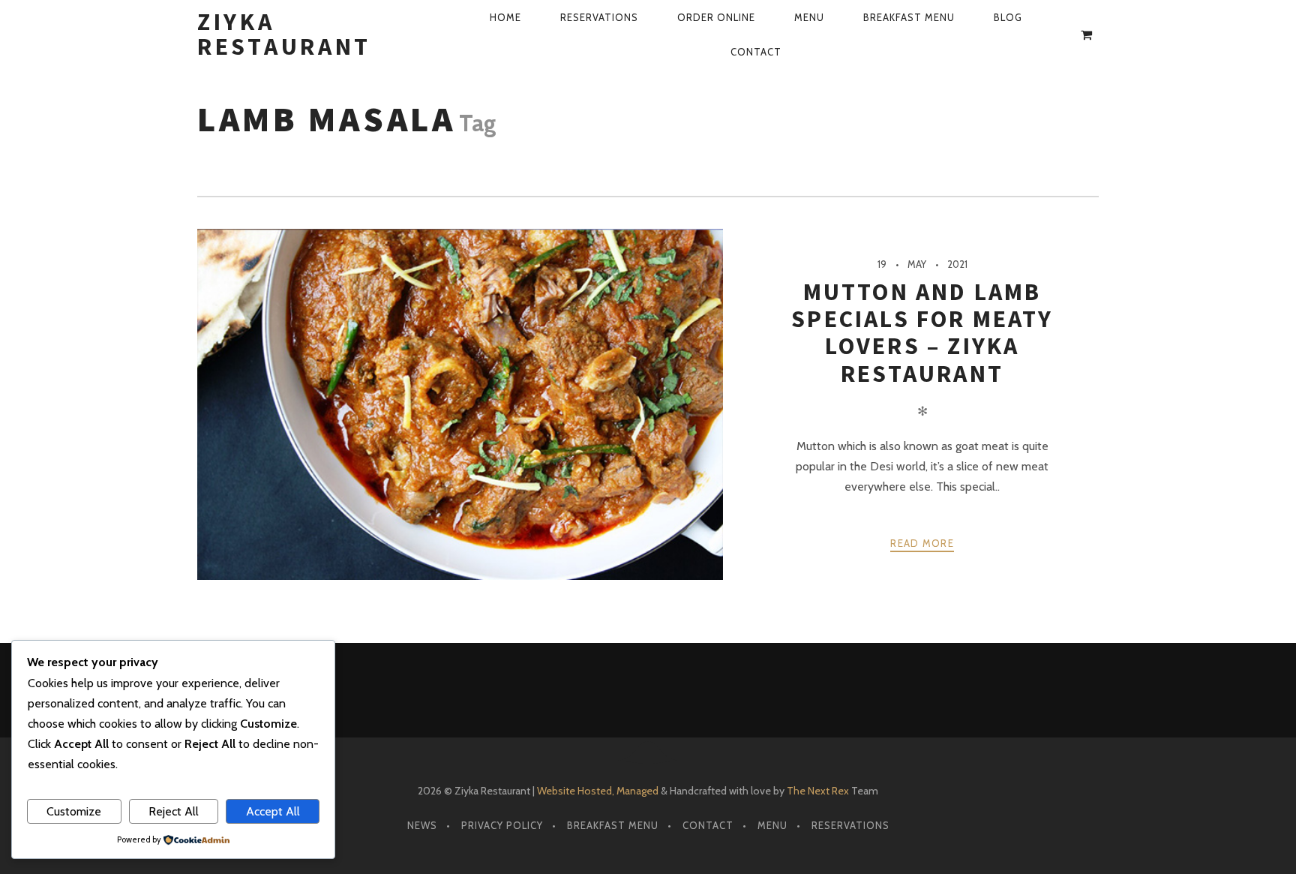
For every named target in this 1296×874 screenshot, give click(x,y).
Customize (73, 811)
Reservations (599, 17)
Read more (922, 543)
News (422, 825)
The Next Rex (818, 790)
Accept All (273, 811)
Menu (809, 17)
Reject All (173, 811)
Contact (756, 52)
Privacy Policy (502, 825)
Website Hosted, (575, 790)
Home (505, 17)
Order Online (716, 17)
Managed (637, 790)
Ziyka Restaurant (284, 35)
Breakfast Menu (909, 17)
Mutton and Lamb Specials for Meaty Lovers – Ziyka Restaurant (922, 333)
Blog (1008, 17)
